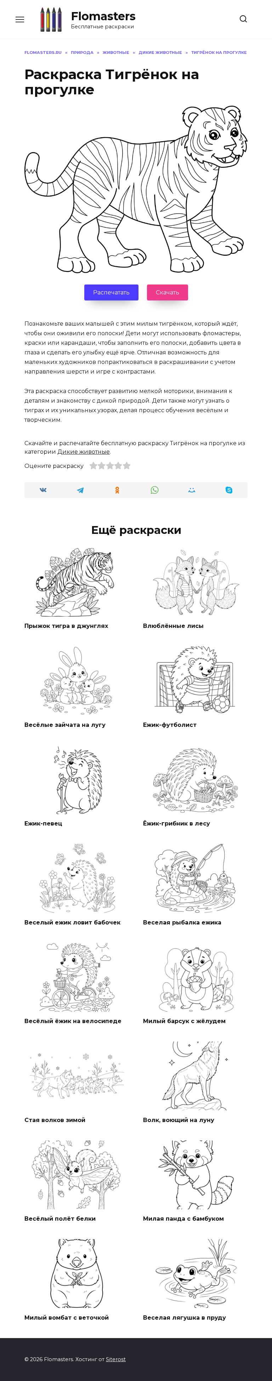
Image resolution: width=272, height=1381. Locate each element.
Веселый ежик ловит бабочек (72, 922)
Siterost (116, 1359)
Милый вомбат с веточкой (66, 1317)
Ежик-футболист (170, 724)
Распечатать (111, 292)
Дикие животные (83, 451)
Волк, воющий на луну (178, 1119)
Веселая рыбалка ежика (182, 922)
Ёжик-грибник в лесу (176, 823)
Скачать (167, 292)
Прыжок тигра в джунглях (66, 626)
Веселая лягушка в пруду (184, 1317)
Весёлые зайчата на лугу (65, 724)
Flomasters (103, 16)
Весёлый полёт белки (60, 1218)
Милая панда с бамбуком (183, 1218)
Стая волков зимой (54, 1119)
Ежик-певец (43, 823)
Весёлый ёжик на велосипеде (72, 1021)
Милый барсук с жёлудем (184, 1021)
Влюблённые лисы (173, 626)
